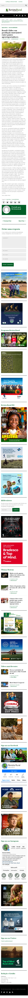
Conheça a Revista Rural (11, 1)
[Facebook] (14, 15)
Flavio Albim (13, 677)
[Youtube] (22, 15)
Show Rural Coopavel (17, 682)
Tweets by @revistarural (6, 941)
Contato (20, 1)
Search (26, 5)
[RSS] (25, 15)
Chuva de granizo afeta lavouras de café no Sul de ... (17, 587)
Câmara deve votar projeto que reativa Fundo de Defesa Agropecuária (16, 601)
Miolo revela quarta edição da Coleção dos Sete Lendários (17, 575)
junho (11, 19)
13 (14, 19)
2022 (7, 19)
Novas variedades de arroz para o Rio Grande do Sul (18, 671)
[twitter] (16, 15)
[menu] (3, 15)
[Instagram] (19, 15)
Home (3, 19)
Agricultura (19, 19)
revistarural (15, 39)
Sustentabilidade (13, 27)
